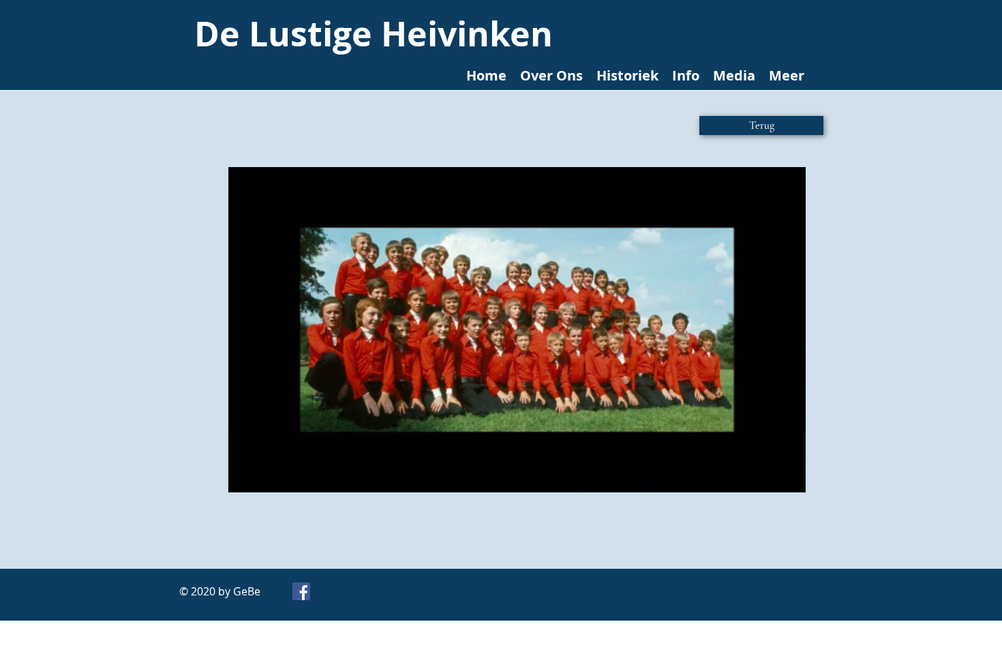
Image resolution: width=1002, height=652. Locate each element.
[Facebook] (301, 591)
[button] (788, 477)
